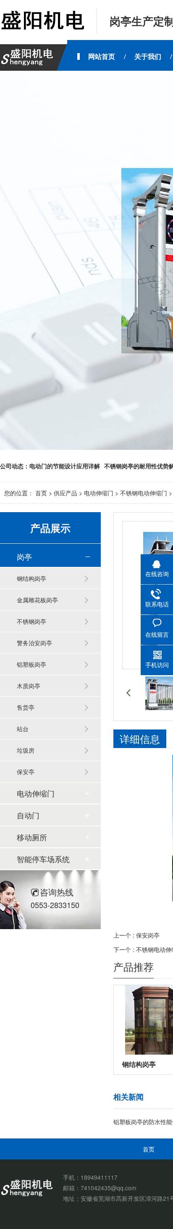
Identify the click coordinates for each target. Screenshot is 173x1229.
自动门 (28, 815)
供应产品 (65, 493)
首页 (41, 493)
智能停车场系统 (43, 858)
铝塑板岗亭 (31, 664)
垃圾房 (25, 750)
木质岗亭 (28, 685)
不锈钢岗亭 (31, 621)
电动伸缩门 (98, 493)
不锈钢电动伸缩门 (143, 493)
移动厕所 (32, 836)
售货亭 (25, 707)
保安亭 (25, 771)
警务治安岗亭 (34, 643)
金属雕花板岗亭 (37, 600)
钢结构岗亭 (31, 578)
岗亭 (24, 556)
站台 (23, 728)
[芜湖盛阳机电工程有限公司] (42, 21)
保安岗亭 (148, 935)
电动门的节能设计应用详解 (64, 466)
